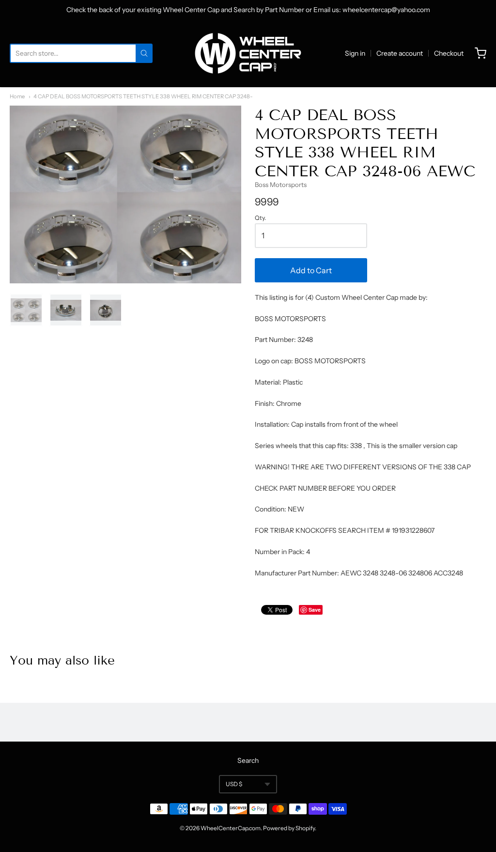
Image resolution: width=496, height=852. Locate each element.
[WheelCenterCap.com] (248, 53)
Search (248, 760)
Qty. (260, 218)
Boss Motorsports (281, 184)
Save (315, 609)
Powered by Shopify (289, 828)
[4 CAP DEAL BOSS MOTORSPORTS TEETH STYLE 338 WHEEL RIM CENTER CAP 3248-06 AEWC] (26, 310)
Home (17, 96)
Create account (399, 53)
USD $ (234, 784)
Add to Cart (311, 270)
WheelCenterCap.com (231, 828)
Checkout (449, 53)
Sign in (355, 53)
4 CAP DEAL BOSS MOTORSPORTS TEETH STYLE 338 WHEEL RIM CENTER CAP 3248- (143, 96)
